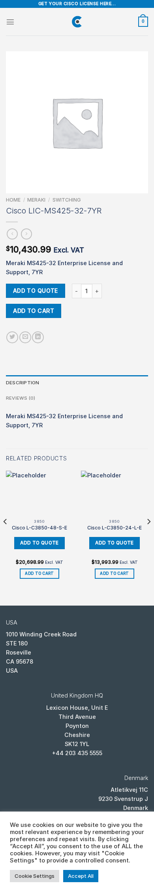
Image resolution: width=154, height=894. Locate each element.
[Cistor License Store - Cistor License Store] (77, 22)
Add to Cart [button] (39, 573)
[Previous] (5, 537)
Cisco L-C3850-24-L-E (114, 528)
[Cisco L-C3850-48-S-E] (39, 493)
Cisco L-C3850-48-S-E (39, 528)
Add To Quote (35, 290)
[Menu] (10, 22)
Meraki (36, 200)
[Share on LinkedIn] (38, 337)
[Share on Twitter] (12, 337)
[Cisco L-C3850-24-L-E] (114, 493)
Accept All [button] (81, 876)
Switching (67, 200)
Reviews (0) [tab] (21, 398)
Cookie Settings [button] (34, 876)
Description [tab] (22, 382)
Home (13, 200)
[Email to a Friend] (25, 337)
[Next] (148, 537)
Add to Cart (33, 310)
